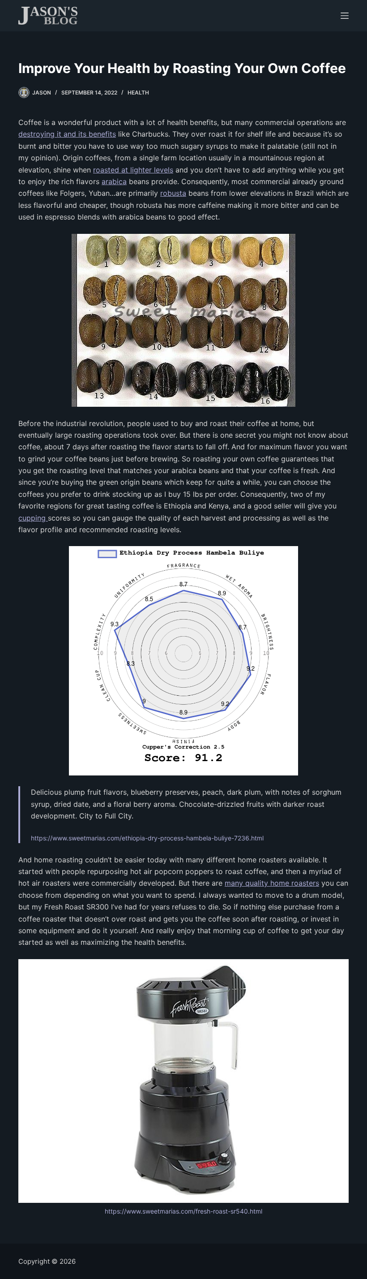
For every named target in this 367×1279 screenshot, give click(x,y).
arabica (114, 181)
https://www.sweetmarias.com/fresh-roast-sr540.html (183, 1211)
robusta (173, 193)
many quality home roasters (272, 883)
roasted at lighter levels (133, 169)
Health (138, 92)
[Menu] (345, 16)
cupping (33, 517)
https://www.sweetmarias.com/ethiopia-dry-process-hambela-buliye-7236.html (147, 838)
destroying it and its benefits (67, 133)
